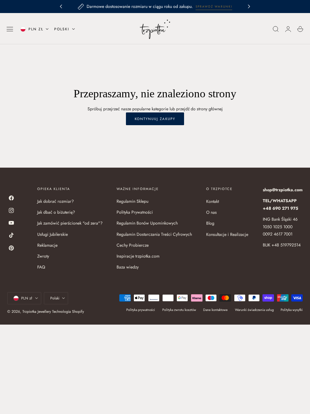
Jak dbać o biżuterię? (56, 212)
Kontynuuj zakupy (155, 118)
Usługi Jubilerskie (52, 234)
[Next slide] (249, 6)
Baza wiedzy (128, 267)
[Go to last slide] (60, 6)
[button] (10, 29)
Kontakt (212, 201)
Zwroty (43, 256)
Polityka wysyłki (292, 309)
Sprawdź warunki (214, 6)
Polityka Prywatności (135, 212)
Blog (210, 223)
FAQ (41, 267)
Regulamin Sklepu (132, 201)
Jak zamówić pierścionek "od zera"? (70, 223)
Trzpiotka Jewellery (36, 311)
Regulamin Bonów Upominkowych (147, 223)
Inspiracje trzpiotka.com (138, 256)
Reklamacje (47, 245)
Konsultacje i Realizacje (227, 234)
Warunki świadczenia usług (254, 309)
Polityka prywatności (140, 309)
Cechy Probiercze (133, 245)
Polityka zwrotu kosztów (179, 309)
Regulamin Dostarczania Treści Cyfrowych (154, 234)
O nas (211, 212)
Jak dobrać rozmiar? (55, 201)
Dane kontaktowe (215, 309)
